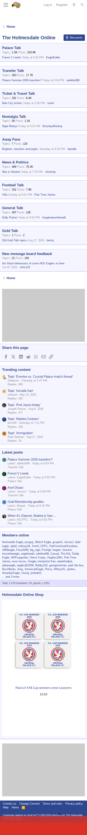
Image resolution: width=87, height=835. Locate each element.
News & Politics (15, 162)
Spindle (71, 149)
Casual (54, 553)
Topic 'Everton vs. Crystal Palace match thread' (40, 376)
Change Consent (29, 803)
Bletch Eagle (43, 542)
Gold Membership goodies (26, 501)
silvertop (50, 171)
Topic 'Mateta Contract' (23, 419)
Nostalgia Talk (14, 117)
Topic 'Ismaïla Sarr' (21, 390)
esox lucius (19, 561)
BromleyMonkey (53, 126)
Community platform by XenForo (34, 815)
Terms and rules (52, 803)
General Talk (12, 208)
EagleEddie (53, 57)
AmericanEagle (34, 569)
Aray (20, 569)
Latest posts (12, 452)
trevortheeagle (10, 553)
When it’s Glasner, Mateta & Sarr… (32, 515)
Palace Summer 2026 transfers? (22, 80)
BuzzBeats (9, 569)
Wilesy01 (59, 569)
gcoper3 (57, 542)
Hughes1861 (55, 557)
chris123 (25, 267)
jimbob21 (36, 572)
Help (5, 807)
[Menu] (6, 5)
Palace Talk (11, 48)
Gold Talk (10, 231)
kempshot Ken (47, 561)
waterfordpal (64, 561)
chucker (67, 549)
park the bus (75, 565)
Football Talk (13, 185)
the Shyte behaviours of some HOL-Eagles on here (33, 263)
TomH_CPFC (40, 546)
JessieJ (68, 542)
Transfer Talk (13, 71)
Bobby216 (41, 565)
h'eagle (32, 561)
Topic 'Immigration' (20, 433)
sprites (71, 569)
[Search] (82, 4)
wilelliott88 (73, 80)
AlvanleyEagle (11, 572)
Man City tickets (12, 103)
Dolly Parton (9, 217)
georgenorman (58, 565)
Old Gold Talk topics (14, 240)
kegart (56, 549)
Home (15, 807)
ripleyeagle (8, 565)
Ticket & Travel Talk (18, 94)
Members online (15, 535)
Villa (4, 194)
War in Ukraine (11, 171)
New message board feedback (27, 254)
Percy (48, 569)
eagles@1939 (25, 565)
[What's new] (74, 4)
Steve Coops (38, 557)
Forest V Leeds (11, 57)
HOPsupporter (19, 557)
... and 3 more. (11, 576)
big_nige (35, 549)
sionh (50, 103)
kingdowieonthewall (54, 217)
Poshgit (46, 549)
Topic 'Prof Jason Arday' (24, 405)
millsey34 (24, 546)
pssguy (29, 542)
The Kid (65, 553)
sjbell (13, 546)
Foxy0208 (22, 549)
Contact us (9, 803)
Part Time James (45, 194)
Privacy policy (74, 803)
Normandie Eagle (12, 542)
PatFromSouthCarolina (63, 546)
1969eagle (8, 549)
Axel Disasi (15, 487)
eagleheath (27, 553)
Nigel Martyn (10, 126)
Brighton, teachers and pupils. (20, 149)
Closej (25, 572)
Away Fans (11, 139)
